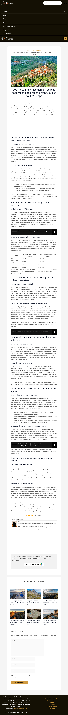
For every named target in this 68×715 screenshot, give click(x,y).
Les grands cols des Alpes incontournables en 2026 (34, 602)
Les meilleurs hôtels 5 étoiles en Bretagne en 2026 (49, 622)
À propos (13, 519)
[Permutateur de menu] (64, 8)
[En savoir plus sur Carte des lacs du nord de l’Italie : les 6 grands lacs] (34, 613)
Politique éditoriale (52, 700)
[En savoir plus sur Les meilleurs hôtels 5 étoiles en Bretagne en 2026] (50, 613)
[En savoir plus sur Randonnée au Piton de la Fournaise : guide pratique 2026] (17, 613)
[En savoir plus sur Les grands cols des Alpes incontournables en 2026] (34, 593)
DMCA (52, 702)
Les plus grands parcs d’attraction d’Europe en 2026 (50, 602)
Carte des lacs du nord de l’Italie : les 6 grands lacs (33, 622)
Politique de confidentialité (52, 698)
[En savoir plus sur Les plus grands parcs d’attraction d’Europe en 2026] (50, 593)
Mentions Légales (52, 706)
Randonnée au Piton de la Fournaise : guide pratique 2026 (17, 622)
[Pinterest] (66, 3)
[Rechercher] (60, 3)
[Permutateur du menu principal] (65, 38)
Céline (20, 522)
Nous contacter (52, 697)
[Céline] (14, 524)
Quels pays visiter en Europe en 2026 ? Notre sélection (17, 602)
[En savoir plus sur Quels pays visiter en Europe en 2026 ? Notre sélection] (17, 593)
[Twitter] (15, 528)
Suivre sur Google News (33, 564)
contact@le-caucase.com (20, 708)
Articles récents (20, 519)
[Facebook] (64, 3)
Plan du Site (52, 708)
